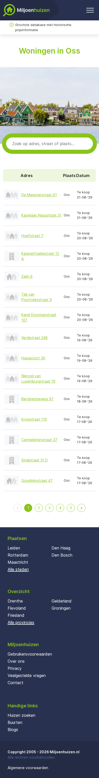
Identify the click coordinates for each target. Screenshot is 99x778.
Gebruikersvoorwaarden (30, 654)
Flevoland (17, 608)
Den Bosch (62, 555)
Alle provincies (21, 622)
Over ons (16, 661)
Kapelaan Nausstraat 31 (41, 215)
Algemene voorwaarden (28, 768)
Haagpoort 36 (33, 358)
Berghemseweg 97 (37, 399)
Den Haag (61, 547)
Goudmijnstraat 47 (37, 480)
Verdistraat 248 (34, 337)
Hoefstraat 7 (32, 235)
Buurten (15, 722)
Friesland (16, 615)
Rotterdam (18, 555)
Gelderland (62, 601)
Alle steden (18, 569)
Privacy (15, 668)
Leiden (14, 547)
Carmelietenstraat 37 (39, 439)
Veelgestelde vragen (27, 675)
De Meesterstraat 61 (39, 195)
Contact (15, 682)
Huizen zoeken (21, 715)
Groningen (61, 608)
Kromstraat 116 (34, 419)
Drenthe (15, 601)
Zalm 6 (26, 276)
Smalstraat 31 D (34, 460)
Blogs (13, 729)
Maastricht (18, 562)
